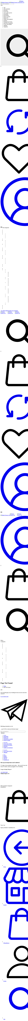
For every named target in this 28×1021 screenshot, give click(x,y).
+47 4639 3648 (4, 772)
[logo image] (13, 2)
